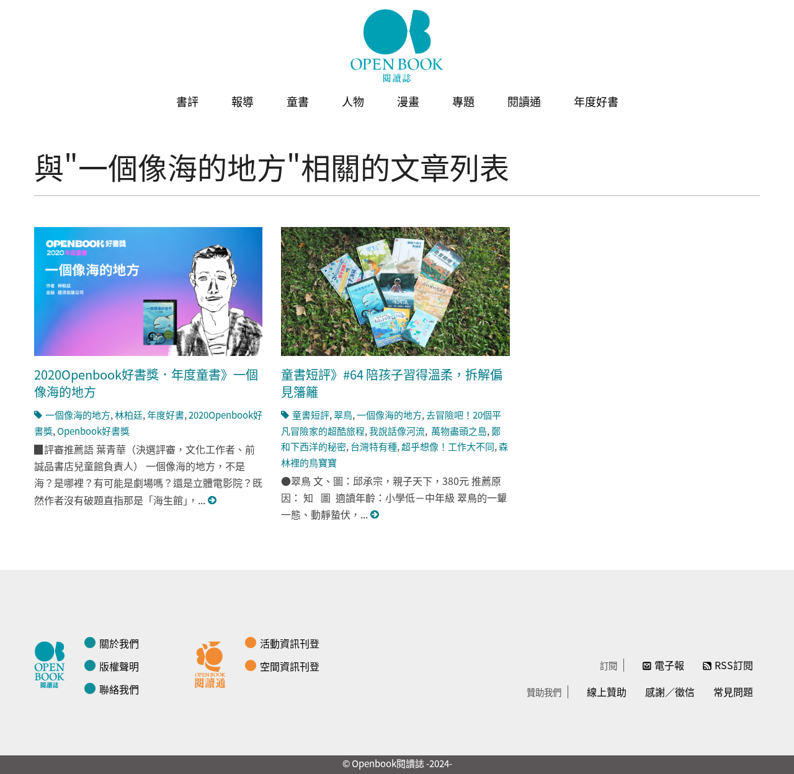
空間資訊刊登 (289, 666)
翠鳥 (343, 414)
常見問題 (733, 691)
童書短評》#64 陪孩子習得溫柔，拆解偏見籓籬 (391, 383)
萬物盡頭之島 (458, 430)
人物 (353, 101)
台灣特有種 (373, 446)
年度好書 (596, 101)
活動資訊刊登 (289, 643)
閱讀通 (524, 101)
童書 (298, 101)
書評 (187, 101)
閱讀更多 (213, 500)
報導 (242, 101)
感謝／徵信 (670, 691)
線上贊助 (607, 691)
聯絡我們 (119, 689)
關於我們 (119, 643)
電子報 (669, 664)
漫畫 (408, 101)
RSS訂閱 (734, 664)
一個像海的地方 (77, 414)
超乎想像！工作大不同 (447, 446)
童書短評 (310, 414)
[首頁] (397, 45)
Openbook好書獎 (93, 430)
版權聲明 (119, 666)
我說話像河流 (397, 430)
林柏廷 (129, 414)
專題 (463, 101)
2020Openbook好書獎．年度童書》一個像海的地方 (146, 383)
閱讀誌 (52, 663)
